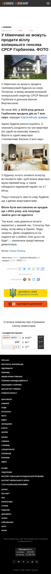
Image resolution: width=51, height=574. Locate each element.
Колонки (5, 458)
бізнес (4, 490)
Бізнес (4, 437)
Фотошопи (6, 424)
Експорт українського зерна (15, 480)
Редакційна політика (11, 385)
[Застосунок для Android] (27, 561)
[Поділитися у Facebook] (20, 268)
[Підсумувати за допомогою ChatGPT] (24, 279)
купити (14, 337)
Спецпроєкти (8, 450)
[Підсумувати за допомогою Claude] (29, 279)
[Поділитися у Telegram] (29, 268)
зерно (4, 518)
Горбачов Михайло (29, 257)
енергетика (7, 502)
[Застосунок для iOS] (32, 561)
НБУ (3, 498)
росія (4, 531)
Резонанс (6, 412)
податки (5, 510)
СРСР (21, 260)
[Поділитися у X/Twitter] (24, 268)
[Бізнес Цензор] (15, 4)
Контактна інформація (12, 364)
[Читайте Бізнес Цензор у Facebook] (14, 561)
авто (3, 526)
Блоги (4, 428)
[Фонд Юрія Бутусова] (25, 293)
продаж (8, 260)
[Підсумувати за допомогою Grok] (38, 279)
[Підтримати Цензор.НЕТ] (25, 304)
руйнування (7, 522)
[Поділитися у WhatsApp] (33, 268)
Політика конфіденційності (14, 381)
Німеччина (10, 257)
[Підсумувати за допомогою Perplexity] (33, 279)
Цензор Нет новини (11, 389)
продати (6, 337)
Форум (4, 432)
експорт (5, 494)
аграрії (4, 506)
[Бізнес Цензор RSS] (37, 561)
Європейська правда (34, 117)
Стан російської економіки (14, 485)
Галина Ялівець (17, 251)
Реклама (5, 373)
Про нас (5, 360)
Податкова (6, 472)
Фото (3, 416)
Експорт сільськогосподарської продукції (22, 476)
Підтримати (7, 368)
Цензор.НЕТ (6, 399)
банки (4, 468)
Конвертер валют (13, 333)
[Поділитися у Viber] (38, 268)
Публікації (6, 454)
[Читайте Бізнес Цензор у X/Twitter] (18, 561)
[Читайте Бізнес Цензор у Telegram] (23, 561)
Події (3, 408)
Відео (4, 420)
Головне (5, 445)
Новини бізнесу (9, 393)
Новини (7, 27)
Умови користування (11, 377)
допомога (6, 514)
